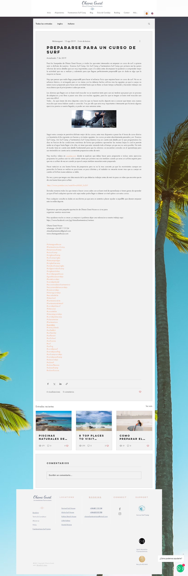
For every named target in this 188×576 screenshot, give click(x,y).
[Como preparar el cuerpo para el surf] (134, 421)
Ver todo (149, 406)
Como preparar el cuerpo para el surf (132, 437)
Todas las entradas (44, 23)
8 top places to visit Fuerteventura (92, 437)
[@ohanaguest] (120, 513)
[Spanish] (146, 13)
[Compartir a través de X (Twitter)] (54, 384)
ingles (60, 23)
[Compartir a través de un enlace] (66, 384)
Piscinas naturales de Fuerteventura (52, 437)
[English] (152, 13)
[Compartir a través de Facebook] (48, 384)
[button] (149, 24)
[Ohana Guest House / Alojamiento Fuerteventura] (120, 509)
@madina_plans (42, 565)
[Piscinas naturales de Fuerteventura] (53, 421)
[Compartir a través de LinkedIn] (60, 384)
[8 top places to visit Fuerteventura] (94, 421)
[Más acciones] (139, 41)
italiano (71, 23)
